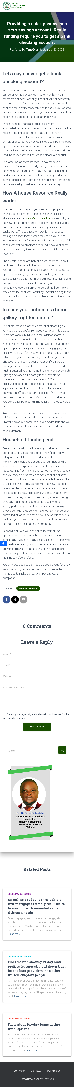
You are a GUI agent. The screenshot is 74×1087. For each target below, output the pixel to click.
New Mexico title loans (39, 218)
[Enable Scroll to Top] (67, 1080)
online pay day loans (28, 588)
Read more (14, 933)
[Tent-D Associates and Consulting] (15, 6)
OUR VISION (19, 1071)
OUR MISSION (53, 1071)
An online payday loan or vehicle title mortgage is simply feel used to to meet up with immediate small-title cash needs (36, 906)
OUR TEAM (36, 1071)
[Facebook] (3, 543)
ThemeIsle (48, 1079)
